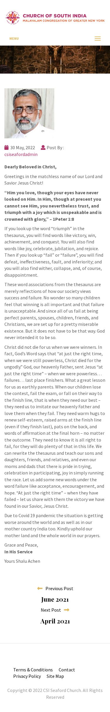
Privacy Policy (27, 676)
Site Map (55, 676)
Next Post (52, 610)
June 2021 (55, 599)
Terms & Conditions (33, 670)
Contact (67, 670)
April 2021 (55, 621)
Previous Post (58, 588)
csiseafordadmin (21, 154)
